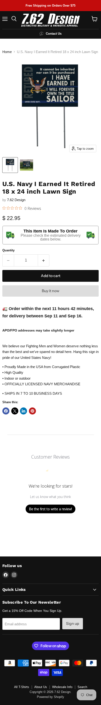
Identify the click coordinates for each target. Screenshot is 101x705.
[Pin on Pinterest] (32, 411)
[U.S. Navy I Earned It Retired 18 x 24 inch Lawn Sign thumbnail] (10, 165)
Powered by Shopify (50, 697)
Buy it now (50, 291)
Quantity (8, 250)
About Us (40, 687)
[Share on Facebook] (5, 411)
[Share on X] (14, 411)
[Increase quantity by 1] (44, 260)
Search (82, 687)
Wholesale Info (62, 687)
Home (7, 52)
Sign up (72, 623)
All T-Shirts (21, 687)
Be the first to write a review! (50, 509)
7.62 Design (16, 200)
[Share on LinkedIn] (23, 411)
